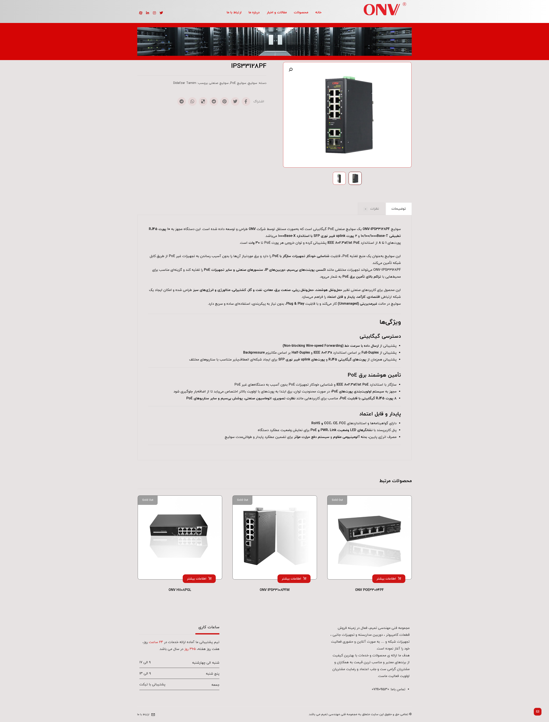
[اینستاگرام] (154, 12)
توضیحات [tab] (398, 208)
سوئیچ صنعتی (219, 83)
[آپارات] (140, 12)
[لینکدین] (147, 12)
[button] (290, 69)
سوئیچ (252, 83)
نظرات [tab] (372, 208)
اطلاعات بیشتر (386, 579)
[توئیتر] (161, 12)
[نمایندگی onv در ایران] (384, 10)
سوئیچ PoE (238, 83)
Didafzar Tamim (184, 83)
